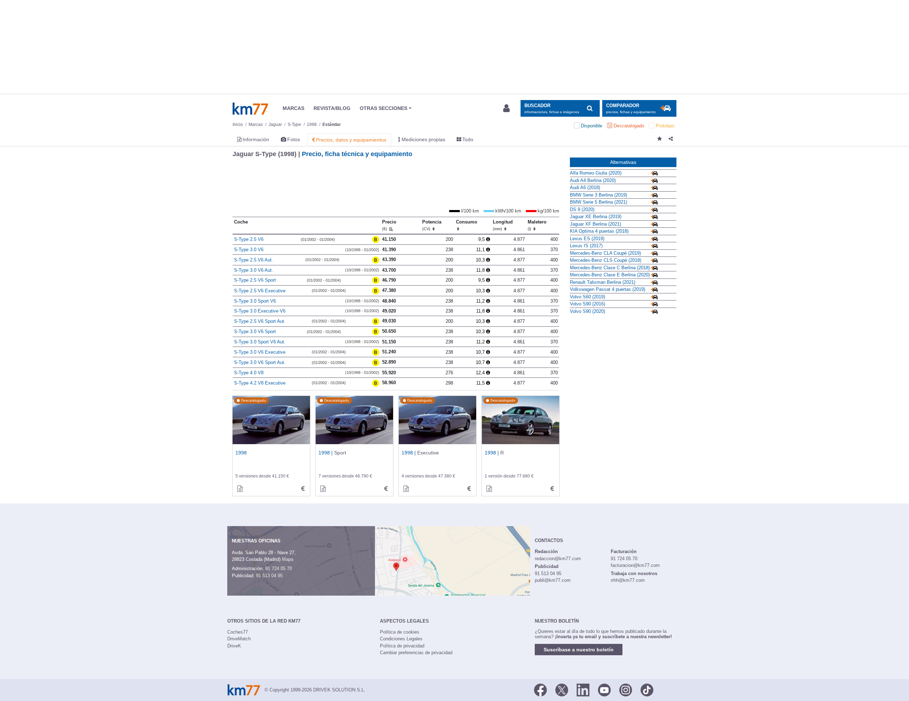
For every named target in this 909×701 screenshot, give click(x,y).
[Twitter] (561, 689)
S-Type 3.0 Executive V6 (259, 311)
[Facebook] (540, 689)
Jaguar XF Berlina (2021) (595, 224)
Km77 (250, 108)
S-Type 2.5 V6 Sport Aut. (259, 321)
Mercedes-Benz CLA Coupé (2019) (605, 253)
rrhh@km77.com (628, 580)
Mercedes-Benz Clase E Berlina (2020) (610, 274)
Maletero (537, 225)
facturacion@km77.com (635, 565)
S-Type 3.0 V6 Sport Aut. (259, 362)
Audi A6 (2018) (585, 187)
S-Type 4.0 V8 (248, 372)
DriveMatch (239, 638)
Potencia (431, 225)
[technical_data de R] (552, 489)
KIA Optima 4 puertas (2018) (599, 231)
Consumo (466, 222)
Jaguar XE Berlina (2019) (595, 216)
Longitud (503, 225)
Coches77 (237, 632)
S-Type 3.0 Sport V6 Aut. (259, 341)
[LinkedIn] (583, 689)
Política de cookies (399, 632)
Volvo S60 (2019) (587, 296)
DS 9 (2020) (582, 209)
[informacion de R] (489, 489)
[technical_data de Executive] (469, 489)
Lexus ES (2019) (587, 238)
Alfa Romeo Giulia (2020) (595, 173)
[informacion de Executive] (406, 489)
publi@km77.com (553, 580)
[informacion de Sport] (323, 489)
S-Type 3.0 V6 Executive (259, 352)
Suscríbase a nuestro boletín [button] (579, 649)
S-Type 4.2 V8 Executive (259, 383)
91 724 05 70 (278, 568)
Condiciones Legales (401, 638)
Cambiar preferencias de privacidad (416, 652)
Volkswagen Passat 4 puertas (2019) (607, 289)
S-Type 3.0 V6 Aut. (253, 270)
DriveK (234, 645)
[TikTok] (647, 689)
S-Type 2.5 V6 (248, 239)
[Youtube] (604, 689)
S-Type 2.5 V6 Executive (259, 290)
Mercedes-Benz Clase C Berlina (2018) (610, 267)
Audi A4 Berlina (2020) (593, 180)
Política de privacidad (402, 645)
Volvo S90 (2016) (587, 304)
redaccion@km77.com (558, 558)
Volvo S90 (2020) (587, 311)
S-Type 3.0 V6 (248, 249)
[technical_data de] (303, 489)
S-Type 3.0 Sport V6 (255, 301)
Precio (389, 225)
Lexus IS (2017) (586, 245)
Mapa (287, 559)
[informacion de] (239, 489)
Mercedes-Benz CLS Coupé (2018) (605, 260)
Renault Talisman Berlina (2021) (602, 282)
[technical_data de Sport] (386, 489)
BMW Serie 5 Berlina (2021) (598, 202)
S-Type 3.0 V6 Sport (255, 331)
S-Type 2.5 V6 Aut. (253, 260)
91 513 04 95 (269, 575)
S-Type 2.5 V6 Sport (255, 280)
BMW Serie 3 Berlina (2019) (598, 195)
